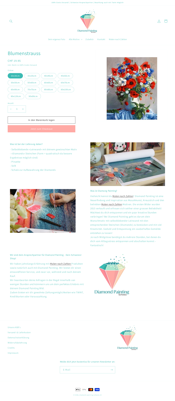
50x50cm (15, 82)
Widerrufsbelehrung (17, 342)
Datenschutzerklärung (18, 337)
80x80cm (48, 89)
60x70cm (65, 82)
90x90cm (33, 96)
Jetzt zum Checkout (41, 128)
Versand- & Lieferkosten (19, 332)
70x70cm (32, 89)
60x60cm (48, 82)
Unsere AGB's (14, 327)
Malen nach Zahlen (122, 196)
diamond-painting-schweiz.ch (90, 395)
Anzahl (11, 103)
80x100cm (66, 89)
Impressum (13, 352)
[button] (11, 21)
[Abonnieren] (111, 369)
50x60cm (32, 82)
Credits (11, 347)
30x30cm (15, 75)
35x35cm (32, 75)
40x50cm (65, 75)
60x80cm (15, 89)
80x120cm (16, 96)
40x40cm (48, 75)
